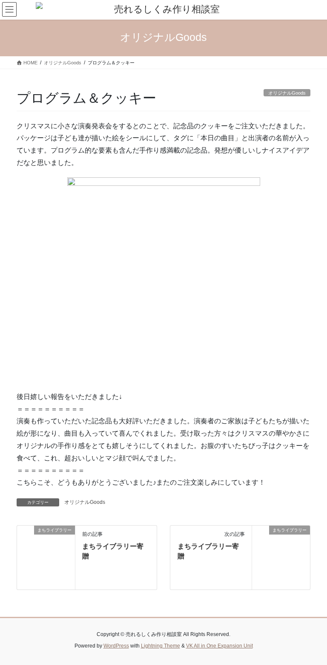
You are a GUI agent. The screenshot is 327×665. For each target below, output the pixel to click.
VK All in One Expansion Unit (219, 646)
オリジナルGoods (84, 502)
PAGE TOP (311, 637)
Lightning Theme (160, 646)
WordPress (116, 646)
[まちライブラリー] (46, 557)
